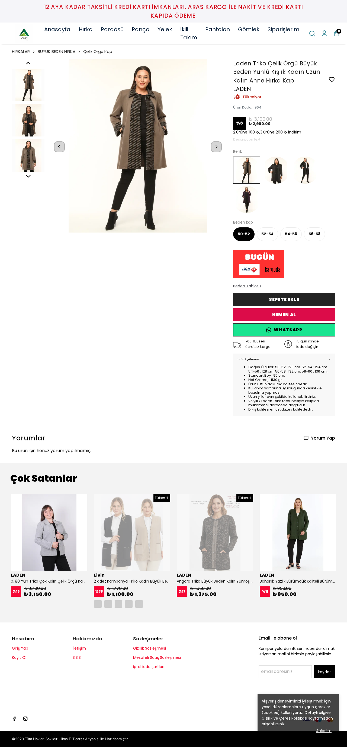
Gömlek (248, 29)
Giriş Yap (20, 648)
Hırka (86, 29)
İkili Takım (188, 33)
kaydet (324, 672)
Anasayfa (57, 29)
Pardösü (112, 29)
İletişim (79, 648)
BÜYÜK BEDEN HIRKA (56, 51)
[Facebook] (14, 718)
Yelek (165, 29)
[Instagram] (25, 718)
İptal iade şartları (148, 666)
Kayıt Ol (19, 657)
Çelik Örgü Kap (97, 51)
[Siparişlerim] (324, 33)
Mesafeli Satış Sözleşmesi (157, 657)
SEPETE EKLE (284, 299)
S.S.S (77, 657)
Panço (140, 29)
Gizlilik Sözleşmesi (149, 648)
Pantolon (217, 29)
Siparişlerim (283, 29)
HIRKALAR (21, 51)
